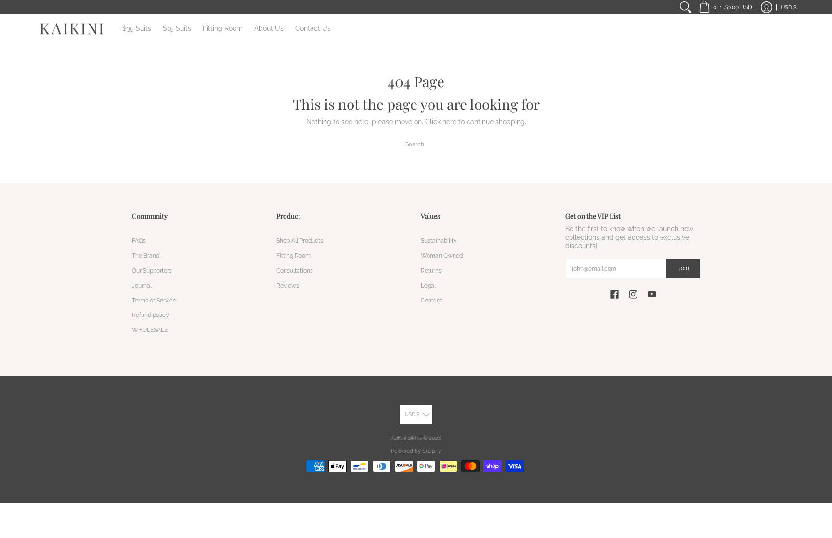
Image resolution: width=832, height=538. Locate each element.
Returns (431, 270)
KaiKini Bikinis (406, 438)
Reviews (287, 285)
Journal (142, 285)
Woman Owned (442, 255)
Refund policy (150, 314)
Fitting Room (293, 255)
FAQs (139, 240)
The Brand (145, 255)
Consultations (294, 270)
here (449, 122)
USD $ (789, 7)
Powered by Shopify (416, 451)
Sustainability (439, 240)
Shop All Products (299, 240)
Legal (428, 285)
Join (683, 268)
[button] (725, 7)
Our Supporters (152, 270)
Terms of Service (154, 300)
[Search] (685, 7)
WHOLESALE (150, 329)
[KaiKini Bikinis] (72, 28)
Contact (431, 300)
